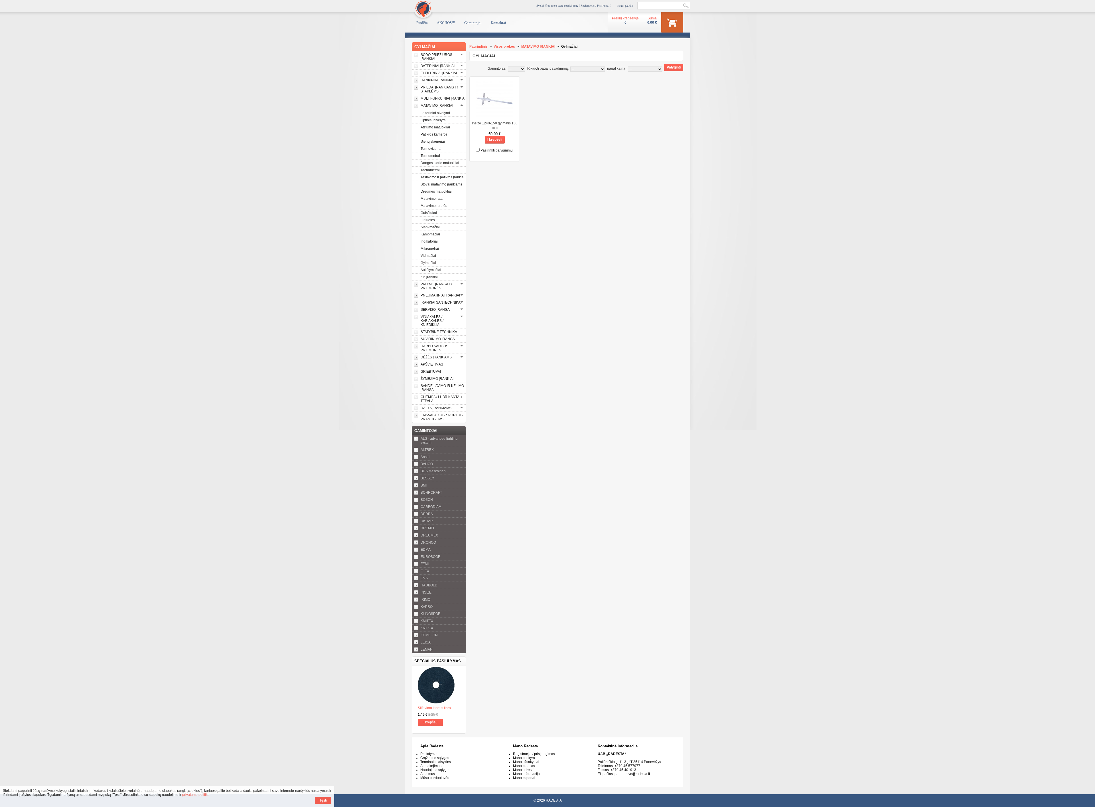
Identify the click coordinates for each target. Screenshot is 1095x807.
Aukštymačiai (431, 270)
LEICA (426, 642)
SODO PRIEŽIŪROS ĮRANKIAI (436, 57)
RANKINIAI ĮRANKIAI (437, 80)
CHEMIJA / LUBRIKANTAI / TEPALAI (441, 399)
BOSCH (427, 500)
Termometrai (430, 156)
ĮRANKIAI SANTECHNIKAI (441, 302)
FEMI (425, 564)
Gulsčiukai (429, 213)
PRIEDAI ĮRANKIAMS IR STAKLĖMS (439, 89)
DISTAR (427, 521)
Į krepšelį (430, 722)
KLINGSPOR (431, 614)
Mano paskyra (524, 758)
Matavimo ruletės (434, 206)
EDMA (426, 550)
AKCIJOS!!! (446, 23)
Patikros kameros (434, 134)
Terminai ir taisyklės (435, 762)
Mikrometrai (430, 249)
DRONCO (428, 542)
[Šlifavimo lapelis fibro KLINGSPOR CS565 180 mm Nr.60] (439, 686)
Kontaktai (498, 23)
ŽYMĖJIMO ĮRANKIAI (437, 379)
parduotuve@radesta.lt (632, 774)
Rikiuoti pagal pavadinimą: (548, 68)
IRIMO (425, 600)
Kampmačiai (430, 234)
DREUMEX (429, 535)
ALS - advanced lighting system (439, 441)
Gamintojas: (497, 68)
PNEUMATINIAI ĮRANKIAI (440, 295)
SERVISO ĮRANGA (435, 310)
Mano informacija (526, 774)
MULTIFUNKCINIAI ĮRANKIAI (443, 98)
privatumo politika (196, 795)
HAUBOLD (429, 585)
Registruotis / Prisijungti (595, 5)
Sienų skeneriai (433, 142)
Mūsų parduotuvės (434, 778)
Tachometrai (430, 170)
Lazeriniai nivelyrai (435, 113)
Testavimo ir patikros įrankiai (443, 177)
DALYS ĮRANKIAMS (436, 408)
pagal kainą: (616, 68)
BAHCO (427, 464)
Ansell (425, 457)
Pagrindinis (478, 47)
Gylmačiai (428, 263)
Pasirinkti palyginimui (497, 150)
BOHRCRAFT (431, 493)
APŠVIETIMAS (432, 364)
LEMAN (427, 649)
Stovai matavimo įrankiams (441, 184)
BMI (424, 485)
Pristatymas (429, 754)
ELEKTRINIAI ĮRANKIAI (439, 73)
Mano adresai (523, 770)
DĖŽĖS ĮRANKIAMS (436, 357)
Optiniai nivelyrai (434, 120)
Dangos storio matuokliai (440, 163)
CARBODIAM (431, 507)
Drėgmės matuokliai (436, 191)
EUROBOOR (431, 557)
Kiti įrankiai (429, 277)
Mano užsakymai (526, 762)
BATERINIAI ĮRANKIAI (438, 66)
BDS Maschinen (433, 471)
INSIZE (426, 592)
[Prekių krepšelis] (672, 23)
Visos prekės (504, 47)
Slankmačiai (430, 227)
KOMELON (429, 635)
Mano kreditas (524, 766)
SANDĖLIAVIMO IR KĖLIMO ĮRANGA (442, 388)
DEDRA (427, 514)
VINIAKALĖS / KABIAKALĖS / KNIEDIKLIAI (432, 321)
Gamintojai (473, 23)
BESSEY (427, 478)
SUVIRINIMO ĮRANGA (438, 339)
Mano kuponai (524, 778)
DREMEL (428, 528)
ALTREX (427, 450)
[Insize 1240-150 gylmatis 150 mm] (494, 116)
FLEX (425, 571)
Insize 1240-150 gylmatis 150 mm (495, 125)
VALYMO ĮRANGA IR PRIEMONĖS (436, 286)
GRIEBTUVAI (431, 372)
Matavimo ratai (432, 199)
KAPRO (427, 607)
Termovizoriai (431, 149)
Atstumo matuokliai (435, 127)
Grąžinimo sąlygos (434, 758)
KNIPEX (427, 628)
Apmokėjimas (430, 766)
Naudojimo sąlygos (435, 770)
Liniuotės (428, 220)
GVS (424, 578)
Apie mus (427, 774)
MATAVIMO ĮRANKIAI (437, 106)
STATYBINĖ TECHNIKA (439, 332)
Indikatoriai (429, 241)
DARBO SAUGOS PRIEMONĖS (434, 348)
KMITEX (427, 621)
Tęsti (323, 800)
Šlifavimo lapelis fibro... (435, 708)
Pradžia (422, 23)
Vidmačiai (428, 256)
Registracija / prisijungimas (534, 754)
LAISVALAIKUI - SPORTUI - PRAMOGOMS (442, 417)
